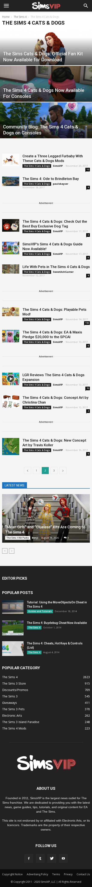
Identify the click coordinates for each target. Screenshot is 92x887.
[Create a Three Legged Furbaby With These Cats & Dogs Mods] (10, 160)
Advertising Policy (37, 874)
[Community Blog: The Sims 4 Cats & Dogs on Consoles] (46, 130)
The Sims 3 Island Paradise (20, 722)
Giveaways (9, 703)
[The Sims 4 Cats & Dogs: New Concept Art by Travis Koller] (10, 446)
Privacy (68, 874)
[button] (86, 6)
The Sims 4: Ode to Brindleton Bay (50, 179)
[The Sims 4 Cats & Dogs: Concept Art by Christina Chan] (10, 401)
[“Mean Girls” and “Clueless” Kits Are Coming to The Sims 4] (46, 518)
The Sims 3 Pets (13, 709)
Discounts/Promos (15, 690)
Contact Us (83, 874)
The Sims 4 (34, 627)
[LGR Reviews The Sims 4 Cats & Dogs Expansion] (10, 379)
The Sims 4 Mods (14, 728)
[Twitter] (51, 858)
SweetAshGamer (63, 271)
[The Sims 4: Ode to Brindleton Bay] (10, 181)
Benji (35, 537)
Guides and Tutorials (40, 611)
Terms (56, 874)
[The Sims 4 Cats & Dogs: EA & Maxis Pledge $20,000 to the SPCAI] (10, 336)
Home (6, 17)
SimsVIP (58, 165)
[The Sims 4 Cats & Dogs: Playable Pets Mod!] (10, 311)
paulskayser (60, 183)
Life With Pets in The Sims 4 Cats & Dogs (56, 267)
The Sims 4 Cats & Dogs (37, 165)
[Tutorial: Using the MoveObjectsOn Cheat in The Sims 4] (13, 607)
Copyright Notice (12, 874)
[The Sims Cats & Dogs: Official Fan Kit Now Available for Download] (46, 57)
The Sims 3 (10, 696)
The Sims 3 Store (14, 683)
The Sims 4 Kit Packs (17, 537)
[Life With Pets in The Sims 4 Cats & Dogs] (10, 269)
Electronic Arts (12, 715)
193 (87, 322)
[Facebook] (28, 858)
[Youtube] (63, 858)
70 (87, 388)
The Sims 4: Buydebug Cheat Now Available (57, 623)
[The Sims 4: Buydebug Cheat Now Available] (13, 628)
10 (87, 169)
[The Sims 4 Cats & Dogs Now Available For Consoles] (46, 94)
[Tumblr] (40, 858)
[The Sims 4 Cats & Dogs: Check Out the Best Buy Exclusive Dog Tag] (10, 225)
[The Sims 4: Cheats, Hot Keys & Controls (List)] (13, 648)
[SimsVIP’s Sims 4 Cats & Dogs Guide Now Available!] (10, 248)
